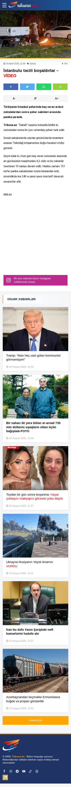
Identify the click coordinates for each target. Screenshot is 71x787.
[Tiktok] (30, 771)
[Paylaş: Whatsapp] (43, 86)
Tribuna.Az (18, 756)
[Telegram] (17, 771)
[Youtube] (23, 771)
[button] (60, 86)
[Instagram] (10, 771)
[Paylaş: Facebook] (10, 86)
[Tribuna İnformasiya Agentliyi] (23, 5)
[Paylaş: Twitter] (27, 86)
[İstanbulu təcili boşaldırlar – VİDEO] (35, 34)
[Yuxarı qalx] (61, 777)
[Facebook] (4, 771)
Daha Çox (35, 720)
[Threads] (36, 771)
